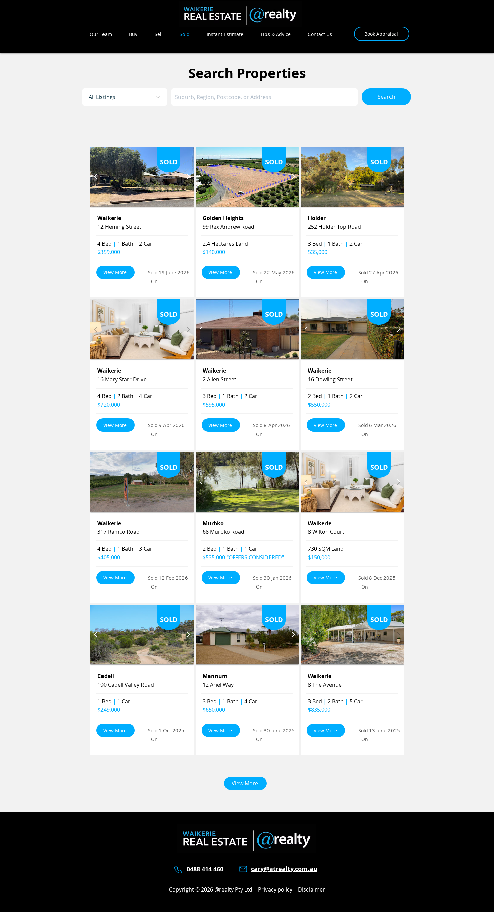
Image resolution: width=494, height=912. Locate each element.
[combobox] (264, 97)
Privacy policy (275, 889)
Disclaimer (311, 889)
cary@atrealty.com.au (284, 869)
